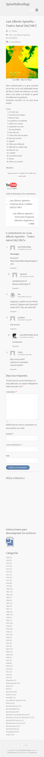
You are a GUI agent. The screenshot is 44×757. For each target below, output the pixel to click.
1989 (7, 615)
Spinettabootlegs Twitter (18, 745)
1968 (7, 558)
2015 (7, 675)
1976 (7, 578)
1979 (7, 586)
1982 (7, 595)
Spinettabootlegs (18, 4)
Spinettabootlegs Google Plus (22, 745)
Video (8, 735)
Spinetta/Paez (11, 729)
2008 (7, 663)
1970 (7, 563)
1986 (7, 606)
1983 (7, 598)
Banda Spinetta (11, 683)
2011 (7, 672)
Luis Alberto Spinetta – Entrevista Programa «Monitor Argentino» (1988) (25, 218)
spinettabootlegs (24, 247)
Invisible (9, 698)
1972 (7, 566)
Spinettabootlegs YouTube (25, 745)
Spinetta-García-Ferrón (14, 723)
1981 (7, 592)
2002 (7, 646)
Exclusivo (9, 695)
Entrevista (9, 692)
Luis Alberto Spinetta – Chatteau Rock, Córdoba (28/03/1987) (19, 204)
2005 (7, 655)
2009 (7, 666)
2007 (7, 660)
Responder (13, 268)
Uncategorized (11, 732)
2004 (7, 652)
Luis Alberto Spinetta (21, 35)
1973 (7, 569)
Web (7, 456)
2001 (7, 643)
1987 (10, 35)
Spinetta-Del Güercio (13, 720)
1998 (7, 638)
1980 (7, 589)
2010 (7, 669)
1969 (7, 560)
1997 (7, 635)
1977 (7, 581)
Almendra (9, 680)
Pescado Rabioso (12, 706)
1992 (7, 623)
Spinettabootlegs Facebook (14, 745)
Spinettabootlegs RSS (29, 745)
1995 (7, 629)
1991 (7, 620)
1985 (7, 603)
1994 (7, 626)
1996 (7, 632)
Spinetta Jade (11, 712)
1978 (7, 583)
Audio (9, 189)
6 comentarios (15, 42)
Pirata (14, 31)
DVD (7, 689)
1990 (7, 618)
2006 (7, 658)
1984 (7, 600)
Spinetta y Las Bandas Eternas (16, 715)
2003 (7, 649)
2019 (7, 678)
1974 (7, 572)
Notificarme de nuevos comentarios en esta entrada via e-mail (21, 426)
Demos (8, 686)
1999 (7, 640)
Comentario (11, 392)
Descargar (14, 254)
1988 (7, 612)
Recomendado (11, 38)
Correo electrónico (14, 445)
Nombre (10, 434)
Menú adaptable (36, 10)
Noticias (9, 703)
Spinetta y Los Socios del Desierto (18, 718)
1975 (7, 575)
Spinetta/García (12, 726)
